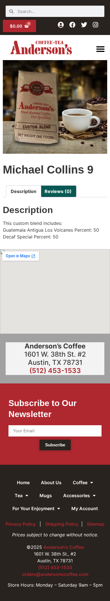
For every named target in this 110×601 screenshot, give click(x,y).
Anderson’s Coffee (63, 547)
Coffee (80, 482)
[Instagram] (95, 25)
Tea (19, 495)
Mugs (45, 495)
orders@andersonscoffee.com (55, 574)
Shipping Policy (61, 524)
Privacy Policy (21, 524)
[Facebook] (72, 25)
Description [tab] (23, 191)
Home (23, 482)
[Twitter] (84, 25)
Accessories (76, 495)
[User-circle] (61, 25)
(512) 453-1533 (55, 371)
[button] (100, 49)
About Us (51, 482)
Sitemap (95, 524)
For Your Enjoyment (33, 508)
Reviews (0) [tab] (58, 191)
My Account (84, 508)
